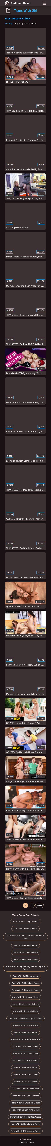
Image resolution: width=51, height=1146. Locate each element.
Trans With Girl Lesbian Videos (25, 1060)
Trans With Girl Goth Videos (25, 1032)
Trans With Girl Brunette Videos (25, 990)
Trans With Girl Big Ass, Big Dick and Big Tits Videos (25, 967)
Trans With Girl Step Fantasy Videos (25, 1117)
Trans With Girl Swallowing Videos (25, 1124)
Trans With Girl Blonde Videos (26, 976)
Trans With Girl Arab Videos (25, 945)
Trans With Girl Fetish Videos (25, 1025)
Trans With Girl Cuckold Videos (25, 1004)
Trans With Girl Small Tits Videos (25, 1103)
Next (39, 905)
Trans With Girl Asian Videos (25, 952)
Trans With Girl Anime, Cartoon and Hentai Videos (25, 936)
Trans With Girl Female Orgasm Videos (25, 1018)
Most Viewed (30, 23)
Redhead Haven (21, 3)
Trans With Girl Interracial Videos (25, 1039)
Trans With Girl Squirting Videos (26, 1110)
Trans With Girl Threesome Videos (25, 1131)
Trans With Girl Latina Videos (25, 1053)
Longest (17, 23)
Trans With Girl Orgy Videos (25, 1074)
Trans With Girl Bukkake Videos (25, 997)
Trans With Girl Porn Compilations (25, 1088)
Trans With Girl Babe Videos (25, 959)
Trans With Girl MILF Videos (25, 1067)
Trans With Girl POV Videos (25, 1081)
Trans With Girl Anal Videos (25, 928)
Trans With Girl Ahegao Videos (25, 921)
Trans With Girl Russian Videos (25, 1095)
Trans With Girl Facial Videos (25, 1011)
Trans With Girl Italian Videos (25, 1046)
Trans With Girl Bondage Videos (25, 983)
